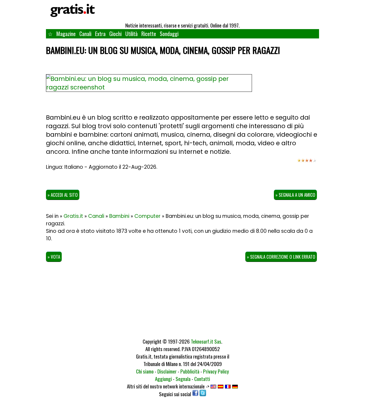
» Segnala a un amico (295, 194)
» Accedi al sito (63, 194)
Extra (100, 34)
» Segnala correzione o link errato (281, 256)
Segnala (183, 378)
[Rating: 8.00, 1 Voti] (306, 163)
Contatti (202, 378)
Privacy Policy (216, 371)
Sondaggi (169, 34)
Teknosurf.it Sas (206, 341)
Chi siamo (145, 371)
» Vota (54, 256)
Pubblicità (189, 371)
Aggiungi (163, 378)
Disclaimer (167, 371)
